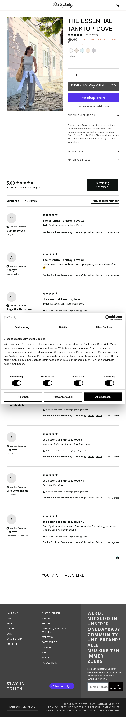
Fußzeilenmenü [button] (52, 613)
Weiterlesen (74, 141)
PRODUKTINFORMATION (81, 115)
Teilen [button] (99, 232)
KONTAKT (46, 618)
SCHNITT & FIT (76, 151)
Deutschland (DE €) (21, 707)
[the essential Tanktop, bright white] (71, 50)
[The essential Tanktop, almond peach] (88, 50)
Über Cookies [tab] (104, 327)
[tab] (105, 201)
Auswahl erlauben (63, 396)
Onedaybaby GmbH (78, 704)
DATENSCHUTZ (49, 642)
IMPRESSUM (48, 637)
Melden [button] (91, 232)
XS (72, 64)
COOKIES (46, 647)
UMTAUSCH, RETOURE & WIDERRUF (66, 707)
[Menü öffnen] (11, 5)
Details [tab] (63, 327)
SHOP (9, 623)
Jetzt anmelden (116, 687)
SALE (9, 633)
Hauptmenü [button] (14, 613)
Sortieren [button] (13, 201)
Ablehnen (23, 396)
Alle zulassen (103, 396)
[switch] (47, 383)
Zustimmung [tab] (22, 327)
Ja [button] (85, 232)
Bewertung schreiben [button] (102, 185)
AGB (44, 652)
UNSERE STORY (14, 638)
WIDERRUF (47, 657)
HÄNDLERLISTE (49, 662)
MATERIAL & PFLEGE (79, 160)
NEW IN (10, 628)
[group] (24, 183)
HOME (10, 618)
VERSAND (46, 623)
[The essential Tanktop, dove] (76, 50)
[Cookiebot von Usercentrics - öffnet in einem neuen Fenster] (108, 317)
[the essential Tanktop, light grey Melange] (94, 50)
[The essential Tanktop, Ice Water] (82, 50)
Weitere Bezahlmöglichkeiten (94, 106)
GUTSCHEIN (12, 643)
